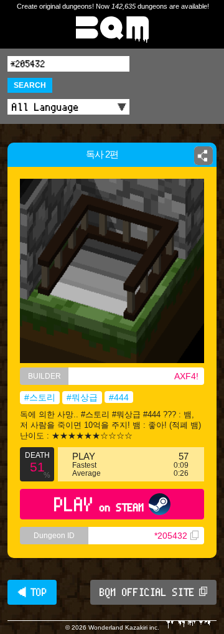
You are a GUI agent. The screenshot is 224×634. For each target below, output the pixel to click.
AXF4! (186, 376)
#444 (119, 397)
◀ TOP (32, 592)
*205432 (170, 536)
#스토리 (39, 397)
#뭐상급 (82, 397)
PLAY (99, 504)
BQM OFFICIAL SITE (147, 592)
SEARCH (30, 85)
